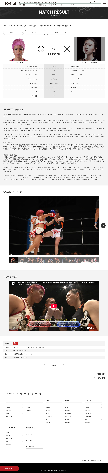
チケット (9, 468)
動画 (56, 32)
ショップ (29, 5)
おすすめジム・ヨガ (85, 460)
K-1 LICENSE (85, 5)
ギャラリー (35, 32)
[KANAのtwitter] (32, 96)
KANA (15, 357)
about (28, 407)
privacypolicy (34, 466)
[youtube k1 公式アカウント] (36, 393)
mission (75, 466)
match (8, 407)
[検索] (91, 2)
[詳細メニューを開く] (104, 3)
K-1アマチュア (41, 2)
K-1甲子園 (47, 2)
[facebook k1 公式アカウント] (24, 393)
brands (8, 413)
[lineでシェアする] (103, 378)
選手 (24, 5)
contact (51, 466)
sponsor (9, 416)
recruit (59, 466)
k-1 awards (30, 434)
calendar (29, 404)
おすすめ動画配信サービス (96, 460)
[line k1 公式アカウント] (32, 393)
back (54, 366)
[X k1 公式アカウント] (17, 393)
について (71, 5)
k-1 (31, 428)
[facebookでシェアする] (99, 378)
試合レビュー (13, 32)
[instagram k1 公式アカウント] (21, 393)
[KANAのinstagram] (35, 96)
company (67, 466)
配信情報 (41, 5)
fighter (8, 410)
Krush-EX (35, 2)
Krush (30, 2)
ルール (60, 5)
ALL (19, 2)
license (28, 410)
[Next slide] (103, 225)
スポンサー (54, 5)
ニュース (35, 5)
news (7, 404)
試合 (20, 5)
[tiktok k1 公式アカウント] (28, 393)
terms (44, 466)
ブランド (47, 5)
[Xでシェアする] (95, 378)
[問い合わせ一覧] (95, 2)
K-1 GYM (78, 5)
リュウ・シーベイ (22, 357)
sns (65, 5)
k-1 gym (29, 440)
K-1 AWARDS (54, 2)
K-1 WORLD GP (25, 2)
